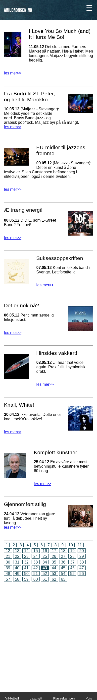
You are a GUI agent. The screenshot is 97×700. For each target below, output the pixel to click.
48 (8, 574)
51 (35, 574)
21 (8, 556)
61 (45, 579)
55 (72, 574)
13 (17, 551)
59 (26, 579)
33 (35, 562)
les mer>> (12, 73)
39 (8, 568)
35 (54, 562)
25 (45, 556)
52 (45, 574)
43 (45, 568)
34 (45, 562)
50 (26, 574)
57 (8, 579)
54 (63, 574)
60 (35, 579)
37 (72, 562)
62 (54, 579)
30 (8, 562)
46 (72, 568)
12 (8, 551)
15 (35, 551)
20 (81, 551)
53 (54, 574)
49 (17, 574)
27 (63, 556)
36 (63, 562)
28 (72, 556)
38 (81, 562)
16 (45, 551)
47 (81, 568)
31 (17, 562)
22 (17, 556)
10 (70, 545)
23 (26, 556)
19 (72, 551)
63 (63, 579)
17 (54, 551)
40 (17, 568)
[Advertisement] (48, 633)
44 (54, 568)
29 (81, 556)
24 (35, 556)
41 (26, 568)
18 (63, 551)
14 (26, 551)
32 (26, 562)
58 (17, 579)
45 (63, 568)
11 (80, 545)
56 (81, 574)
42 (35, 568)
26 (54, 556)
